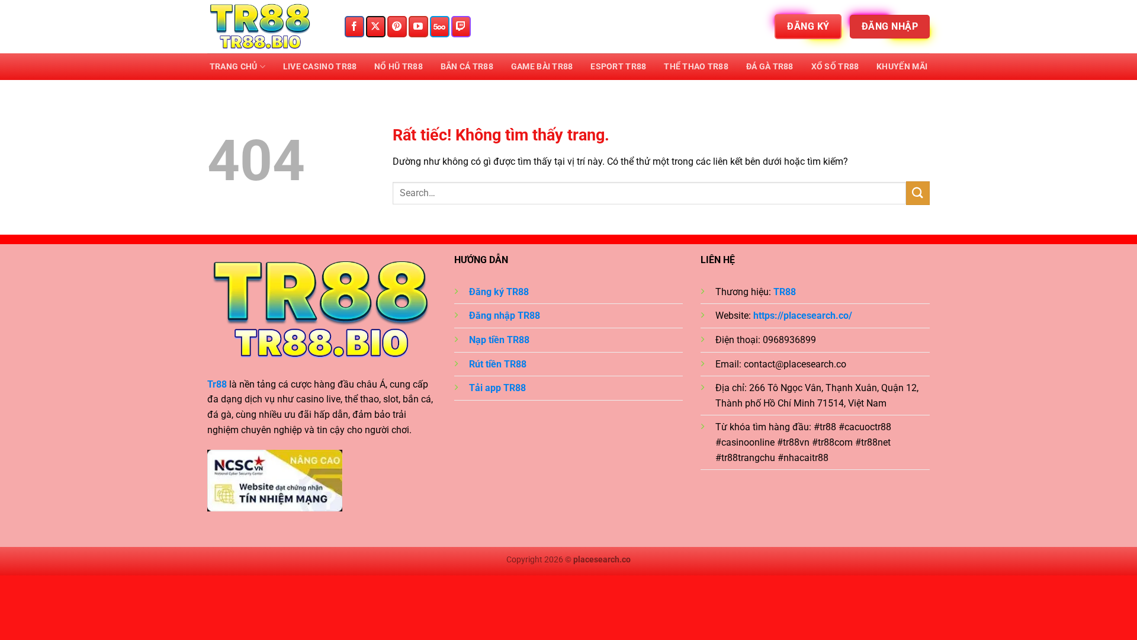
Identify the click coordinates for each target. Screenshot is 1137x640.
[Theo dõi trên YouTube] (418, 26)
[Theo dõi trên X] (376, 26)
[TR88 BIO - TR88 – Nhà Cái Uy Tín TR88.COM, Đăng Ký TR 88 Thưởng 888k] (266, 26)
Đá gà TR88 (770, 67)
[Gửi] (918, 192)
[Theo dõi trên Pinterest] (397, 26)
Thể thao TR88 (696, 67)
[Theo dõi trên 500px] (439, 26)
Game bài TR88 (542, 67)
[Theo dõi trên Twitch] (461, 26)
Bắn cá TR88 (467, 67)
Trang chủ (234, 67)
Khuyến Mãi (901, 67)
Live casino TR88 (320, 67)
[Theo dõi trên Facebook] (354, 26)
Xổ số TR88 (835, 67)
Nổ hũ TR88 (398, 67)
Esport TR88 (618, 67)
